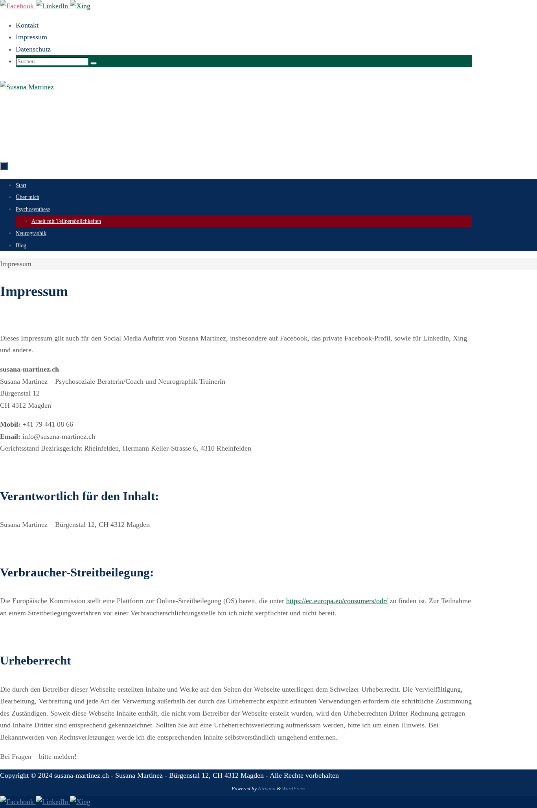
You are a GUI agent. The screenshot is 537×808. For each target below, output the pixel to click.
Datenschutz (33, 49)
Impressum (31, 37)
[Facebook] (18, 6)
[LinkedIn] (53, 6)
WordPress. (294, 788)
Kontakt (27, 25)
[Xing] (80, 6)
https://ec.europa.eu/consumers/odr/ (337, 601)
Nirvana (267, 788)
